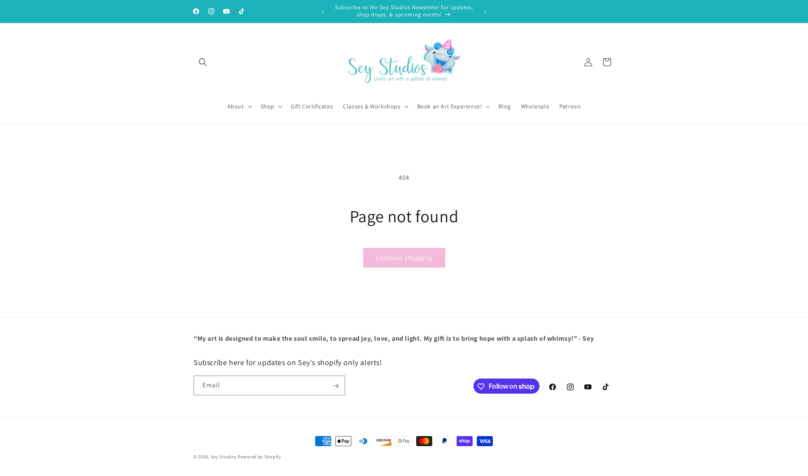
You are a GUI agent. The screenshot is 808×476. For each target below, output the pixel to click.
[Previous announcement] (323, 11)
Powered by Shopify (259, 457)
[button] (203, 62)
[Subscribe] (335, 386)
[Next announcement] (485, 11)
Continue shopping (404, 258)
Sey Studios (224, 457)
